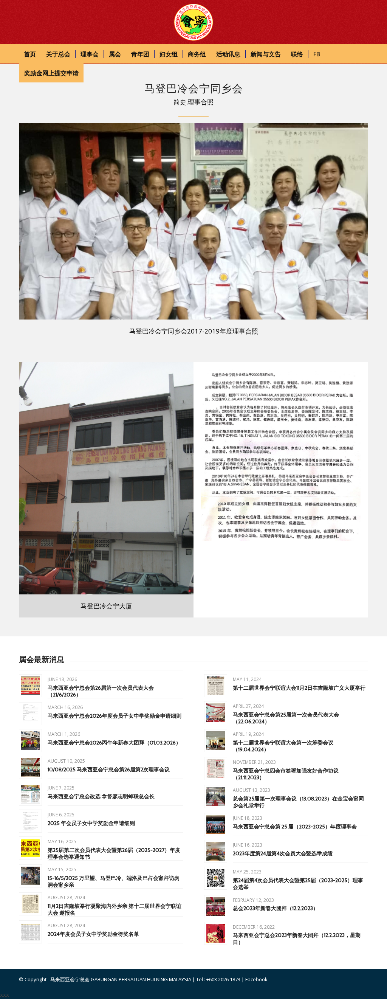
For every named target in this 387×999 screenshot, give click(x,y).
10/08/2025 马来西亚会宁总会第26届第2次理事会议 (109, 769)
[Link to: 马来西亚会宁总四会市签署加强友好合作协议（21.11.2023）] (215, 768)
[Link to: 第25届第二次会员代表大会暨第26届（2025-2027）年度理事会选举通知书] (30, 848)
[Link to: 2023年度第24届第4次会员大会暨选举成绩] (215, 851)
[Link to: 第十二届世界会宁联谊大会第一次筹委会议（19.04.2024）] (215, 740)
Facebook (256, 979)
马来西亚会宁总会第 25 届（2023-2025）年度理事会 (295, 826)
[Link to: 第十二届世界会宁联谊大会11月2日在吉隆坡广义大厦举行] (215, 685)
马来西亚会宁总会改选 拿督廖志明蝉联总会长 (101, 796)
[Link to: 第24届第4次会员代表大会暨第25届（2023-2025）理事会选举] (215, 878)
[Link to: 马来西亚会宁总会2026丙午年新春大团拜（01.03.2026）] (30, 740)
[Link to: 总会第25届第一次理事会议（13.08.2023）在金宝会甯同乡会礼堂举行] (215, 796)
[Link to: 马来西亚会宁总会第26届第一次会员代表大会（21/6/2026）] (30, 685)
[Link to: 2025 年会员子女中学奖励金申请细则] (30, 821)
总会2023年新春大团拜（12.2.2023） (275, 908)
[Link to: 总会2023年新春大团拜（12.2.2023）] (215, 906)
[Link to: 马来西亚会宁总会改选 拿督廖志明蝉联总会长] (30, 794)
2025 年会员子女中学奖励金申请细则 (91, 823)
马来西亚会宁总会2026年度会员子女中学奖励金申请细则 (114, 715)
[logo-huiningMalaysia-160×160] (193, 22)
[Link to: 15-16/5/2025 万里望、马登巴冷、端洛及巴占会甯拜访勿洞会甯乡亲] (30, 876)
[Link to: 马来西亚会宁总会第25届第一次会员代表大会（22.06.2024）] (215, 712)
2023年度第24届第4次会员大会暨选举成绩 (283, 853)
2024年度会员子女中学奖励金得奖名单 (93, 934)
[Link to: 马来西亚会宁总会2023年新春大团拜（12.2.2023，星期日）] (215, 933)
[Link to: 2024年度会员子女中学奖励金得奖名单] (30, 932)
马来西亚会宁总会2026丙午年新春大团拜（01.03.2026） (114, 742)
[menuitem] (30, 54)
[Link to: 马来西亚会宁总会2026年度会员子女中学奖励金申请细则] (30, 713)
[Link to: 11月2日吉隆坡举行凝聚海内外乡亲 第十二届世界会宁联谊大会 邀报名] (30, 904)
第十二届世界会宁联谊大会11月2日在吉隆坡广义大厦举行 (299, 687)
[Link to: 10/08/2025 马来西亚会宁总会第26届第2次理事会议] (30, 767)
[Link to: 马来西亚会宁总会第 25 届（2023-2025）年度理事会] (215, 824)
